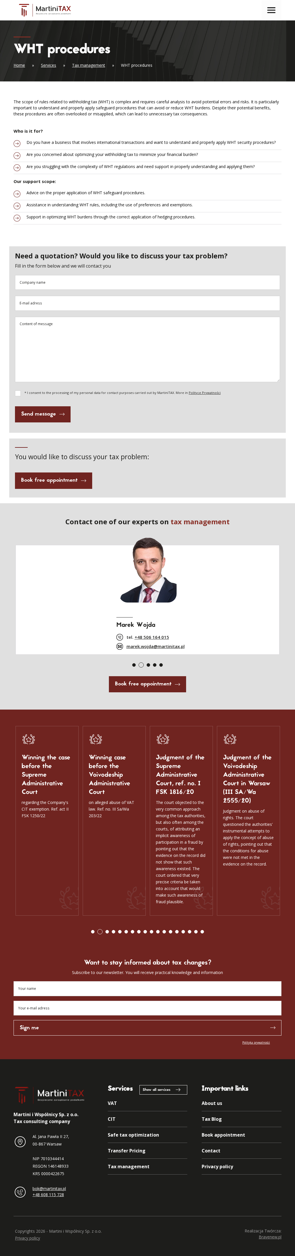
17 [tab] (196, 931)
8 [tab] (139, 931)
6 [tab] (126, 931)
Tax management (88, 65)
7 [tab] (132, 931)
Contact (211, 1151)
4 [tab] (154, 665)
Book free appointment (49, 480)
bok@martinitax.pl (49, 1188)
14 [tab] (177, 931)
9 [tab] (145, 931)
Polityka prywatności (256, 1042)
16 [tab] (189, 931)
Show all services (156, 1090)
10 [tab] (151, 931)
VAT (112, 1103)
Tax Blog (212, 1119)
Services (48, 65)
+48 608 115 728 (48, 1194)
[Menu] (271, 10)
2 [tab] (141, 665)
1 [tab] (134, 665)
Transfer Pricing (126, 1151)
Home (19, 65)
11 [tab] (158, 931)
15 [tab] (183, 931)
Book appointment (223, 1135)
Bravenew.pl (270, 1237)
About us (212, 1103)
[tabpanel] (147, 593)
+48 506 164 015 (152, 637)
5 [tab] (161, 665)
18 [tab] (202, 931)
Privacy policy (217, 1166)
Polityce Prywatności (205, 392)
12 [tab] (164, 931)
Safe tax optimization (133, 1135)
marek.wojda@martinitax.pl (155, 646)
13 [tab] (170, 931)
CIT (112, 1119)
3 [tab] (148, 665)
